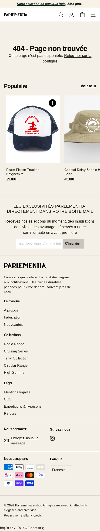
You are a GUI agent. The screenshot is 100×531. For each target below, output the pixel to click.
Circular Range (15, 365)
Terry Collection (16, 358)
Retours (10, 413)
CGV (8, 399)
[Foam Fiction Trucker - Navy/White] (33, 140)
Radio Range (14, 344)
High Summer (15, 372)
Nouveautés (13, 324)
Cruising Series (16, 351)
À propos (11, 310)
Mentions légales (17, 392)
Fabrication (12, 317)
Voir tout (88, 86)
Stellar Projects (31, 515)
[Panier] (82, 15)
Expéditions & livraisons (23, 406)
